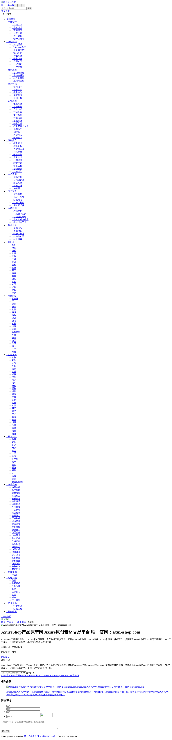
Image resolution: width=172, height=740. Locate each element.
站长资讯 (11, 603)
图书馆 (15, 459)
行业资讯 (17, 606)
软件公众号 (18, 236)
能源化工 (16, 496)
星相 (14, 265)
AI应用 (16, 188)
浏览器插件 (18, 205)
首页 (3, 622)
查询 (14, 419)
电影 (14, 248)
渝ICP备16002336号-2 (47, 736)
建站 (14, 321)
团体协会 (16, 592)
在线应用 (11, 208)
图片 (14, 256)
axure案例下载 (47, 675)
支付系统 (17, 115)
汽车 (14, 383)
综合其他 (11, 578)
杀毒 (14, 352)
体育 (14, 273)
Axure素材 (6, 675)
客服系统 (17, 121)
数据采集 (17, 118)
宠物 (14, 400)
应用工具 (17, 98)
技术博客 (17, 239)
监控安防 (17, 106)
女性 (14, 405)
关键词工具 (18, 149)
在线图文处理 (19, 217)
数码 (14, 306)
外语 (14, 445)
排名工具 (17, 166)
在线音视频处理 (20, 219)
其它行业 (16, 569)
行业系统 (17, 56)
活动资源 (17, 169)
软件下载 (11, 225)
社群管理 (17, 89)
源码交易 (17, 53)
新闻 (14, 270)
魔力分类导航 (7, 5)
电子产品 (16, 549)
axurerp (57, 675)
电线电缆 (16, 487)
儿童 (14, 402)
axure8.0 (64, 675)
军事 (14, 276)
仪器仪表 (16, 532)
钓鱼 (14, 290)
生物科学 (16, 566)
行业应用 (11, 101)
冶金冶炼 (16, 535)
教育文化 (11, 436)
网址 (14, 329)
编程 (14, 315)
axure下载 (24, 675)
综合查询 (17, 143)
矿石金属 (16, 555)
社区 (14, 284)
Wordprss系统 (19, 47)
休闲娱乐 (11, 242)
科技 (14, 470)
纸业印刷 (16, 521)
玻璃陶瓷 (16, 563)
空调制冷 (16, 541)
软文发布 (17, 163)
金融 (14, 371)
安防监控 (16, 544)
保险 (14, 377)
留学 (14, 462)
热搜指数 (17, 154)
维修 (14, 434)
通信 (14, 391)
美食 (14, 397)
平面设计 (11, 22)
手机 (14, 388)
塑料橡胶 (16, 558)
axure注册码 (73, 675)
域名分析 (17, 146)
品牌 (14, 417)
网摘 (14, 335)
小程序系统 (18, 75)
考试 (14, 448)
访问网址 (5, 657)
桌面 (14, 340)
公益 (14, 479)
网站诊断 (17, 152)
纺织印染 (16, 546)
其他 (14, 589)
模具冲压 (16, 552)
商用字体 (17, 25)
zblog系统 (17, 44)
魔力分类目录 (30, 736)
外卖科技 (17, 135)
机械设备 (16, 498)
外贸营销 (17, 123)
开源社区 (17, 61)
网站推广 (11, 140)
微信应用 (11, 70)
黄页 (14, 580)
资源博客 (17, 231)
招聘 (14, 422)
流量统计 (17, 157)
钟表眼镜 (16, 524)
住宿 (14, 293)
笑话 (14, 262)
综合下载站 (18, 233)
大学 (14, 453)
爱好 (14, 467)
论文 (14, 450)
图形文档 (17, 177)
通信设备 (16, 504)
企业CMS (17, 58)
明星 (14, 281)
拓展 (14, 287)
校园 (14, 456)
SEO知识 (11, 191)
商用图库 (17, 30)
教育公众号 (17, 482)
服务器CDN (18, 50)
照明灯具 (16, 538)
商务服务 (16, 513)
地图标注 (17, 129)
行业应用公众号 (20, 126)
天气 (14, 363)
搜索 (14, 326)
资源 (14, 338)
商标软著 (17, 112)
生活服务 (11, 354)
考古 (14, 597)
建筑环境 (16, 501)
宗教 (14, 476)
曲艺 (14, 465)
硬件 (14, 304)
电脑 (14, 312)
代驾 (14, 431)
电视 (14, 386)
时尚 (14, 408)
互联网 (15, 298)
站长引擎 (17, 171)
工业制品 (16, 518)
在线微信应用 (19, 214)
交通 (14, 366)
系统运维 (17, 185)
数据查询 (17, 137)
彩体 (14, 360)
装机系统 (17, 183)
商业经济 (11, 484)
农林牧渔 (16, 493)
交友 (14, 267)
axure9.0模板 (34, 675)
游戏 (14, 250)
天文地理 (16, 600)
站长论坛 (17, 200)
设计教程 (17, 36)
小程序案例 (18, 81)
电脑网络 (11, 296)
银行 (14, 374)
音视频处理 (18, 180)
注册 (8, 11)
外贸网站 (17, 64)
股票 (14, 369)
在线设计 (17, 27)
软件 (14, 309)
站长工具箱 (18, 202)
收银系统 (17, 104)
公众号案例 (18, 78)
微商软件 (17, 87)
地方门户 (16, 575)
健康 (14, 394)
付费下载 (17, 33)
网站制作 (11, 41)
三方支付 (17, 67)
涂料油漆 (16, 561)
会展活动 (16, 515)
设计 (14, 318)
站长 (14, 323)
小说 (14, 259)
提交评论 (5, 731)
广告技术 (17, 109)
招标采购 (16, 586)
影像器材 (16, 530)
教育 (14, 439)
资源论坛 (17, 228)
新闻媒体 (11, 572)
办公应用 (11, 174)
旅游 (14, 411)
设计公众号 (18, 39)
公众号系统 (18, 73)
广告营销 (16, 510)
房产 (14, 380)
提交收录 (11, 611)
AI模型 (16, 132)
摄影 (14, 279)
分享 (14, 343)
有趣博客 (16, 332)
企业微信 (17, 92)
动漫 (14, 253)
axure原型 (15, 675)
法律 (14, 425)
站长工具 (17, 609)
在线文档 (17, 211)
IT (13, 301)
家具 (14, 428)
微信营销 (11, 84)
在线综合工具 (19, 222)
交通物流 (16, 527)
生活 (14, 414)
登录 (3, 11)
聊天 (14, 346)
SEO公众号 (18, 197)
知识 (14, 442)
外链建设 (17, 160)
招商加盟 (16, 507)
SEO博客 (17, 194)
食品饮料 (16, 490)
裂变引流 (17, 95)
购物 (14, 357)
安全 (14, 349)
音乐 (14, 245)
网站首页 (10, 19)
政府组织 (16, 583)
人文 (14, 473)
